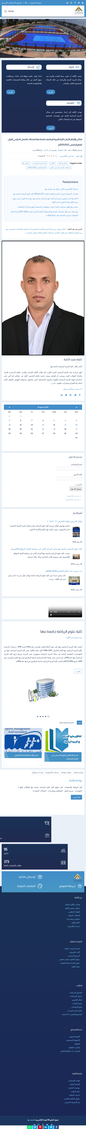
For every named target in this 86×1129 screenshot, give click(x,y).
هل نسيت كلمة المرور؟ (73, 496)
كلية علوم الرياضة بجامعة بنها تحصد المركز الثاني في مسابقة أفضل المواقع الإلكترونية (46, 549)
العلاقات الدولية (26, 885)
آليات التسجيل (74, 952)
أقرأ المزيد (76, 797)
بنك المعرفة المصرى (72, 1102)
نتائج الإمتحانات (76, 1007)
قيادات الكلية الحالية (72, 904)
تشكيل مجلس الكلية (72, 908)
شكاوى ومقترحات (73, 919)
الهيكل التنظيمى (74, 912)
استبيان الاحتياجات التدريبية (12, 3)
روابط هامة (78, 772)
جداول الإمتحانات (76, 996)
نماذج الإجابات (77, 1003)
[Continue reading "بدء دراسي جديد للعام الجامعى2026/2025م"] (75, 580)
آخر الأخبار (47, 150)
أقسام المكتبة (75, 1084)
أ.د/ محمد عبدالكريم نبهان (72, 389)
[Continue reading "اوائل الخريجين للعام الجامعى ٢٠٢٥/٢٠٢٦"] (77, 532)
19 (54, 429)
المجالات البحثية (74, 915)
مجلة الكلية (76, 966)
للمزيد (78, 671)
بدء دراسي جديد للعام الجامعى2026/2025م (63, 571)
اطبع (78, 156)
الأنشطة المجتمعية (73, 1040)
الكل (79, 723)
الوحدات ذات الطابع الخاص (70, 1051)
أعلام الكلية (75, 922)
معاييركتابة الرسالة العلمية (70, 963)
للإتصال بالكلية (27, 876)
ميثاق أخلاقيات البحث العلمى (69, 959)
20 (43, 429)
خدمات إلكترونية (74, 926)
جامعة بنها (31, 1120)
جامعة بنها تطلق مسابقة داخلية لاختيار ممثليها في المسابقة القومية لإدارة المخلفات (47, 207)
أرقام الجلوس (77, 1000)
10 (76, 425)
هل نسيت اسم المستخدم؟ (72, 499)
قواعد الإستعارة (74, 1080)
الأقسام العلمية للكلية (66, 723)
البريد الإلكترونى (65, 156)
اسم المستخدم (76, 464)
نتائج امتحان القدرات (74, 1010)
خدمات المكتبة (74, 1095)
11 (65, 425)
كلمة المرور (77, 474)
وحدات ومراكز (37, 772)
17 (76, 429)
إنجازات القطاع (74, 1047)
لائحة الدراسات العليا (72, 948)
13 (43, 425)
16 (9, 425)
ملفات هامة (66, 772)
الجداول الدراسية (76, 992)
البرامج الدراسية (74, 956)
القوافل (77, 1044)
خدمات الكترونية (52, 772)
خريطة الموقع (67, 885)
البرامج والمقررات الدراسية (72, 1014)
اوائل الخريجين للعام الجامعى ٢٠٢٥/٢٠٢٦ (64, 521)
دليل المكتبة (75, 1091)
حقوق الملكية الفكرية (72, 1099)
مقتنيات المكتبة (74, 1088)
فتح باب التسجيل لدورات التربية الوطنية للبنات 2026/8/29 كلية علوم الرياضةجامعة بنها (45, 194)
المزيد (50, 92)
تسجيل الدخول (35, 3)
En (26, 3)
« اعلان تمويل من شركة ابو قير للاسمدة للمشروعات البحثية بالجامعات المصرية (38, 229)
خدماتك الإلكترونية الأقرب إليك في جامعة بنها (61, 189)
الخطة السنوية (74, 1036)
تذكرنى (79, 484)
